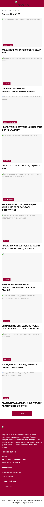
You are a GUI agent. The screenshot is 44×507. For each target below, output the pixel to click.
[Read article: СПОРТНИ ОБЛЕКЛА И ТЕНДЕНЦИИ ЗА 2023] (22, 148)
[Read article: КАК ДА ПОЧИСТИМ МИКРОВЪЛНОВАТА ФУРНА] (22, 32)
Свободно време (10, 122)
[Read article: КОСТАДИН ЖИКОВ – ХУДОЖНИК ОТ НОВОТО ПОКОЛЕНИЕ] (22, 347)
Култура (6, 83)
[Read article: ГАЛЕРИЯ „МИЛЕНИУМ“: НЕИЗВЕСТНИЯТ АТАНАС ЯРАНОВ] (22, 71)
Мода (6, 398)
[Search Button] (41, 3)
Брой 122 (16, 10)
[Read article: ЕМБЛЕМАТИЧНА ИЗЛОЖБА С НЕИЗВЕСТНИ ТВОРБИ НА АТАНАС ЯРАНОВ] (22, 267)
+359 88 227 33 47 (8, 476)
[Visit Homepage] (22, 3)
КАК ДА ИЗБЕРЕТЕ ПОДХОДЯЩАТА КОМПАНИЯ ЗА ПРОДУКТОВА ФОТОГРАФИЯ (19, 207)
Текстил (7, 161)
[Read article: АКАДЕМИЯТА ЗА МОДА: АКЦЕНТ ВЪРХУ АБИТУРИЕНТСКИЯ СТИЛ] (22, 386)
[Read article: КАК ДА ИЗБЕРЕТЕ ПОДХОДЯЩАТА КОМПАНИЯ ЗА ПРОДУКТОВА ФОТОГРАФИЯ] (22, 187)
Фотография (8, 199)
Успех (6, 241)
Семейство (8, 45)
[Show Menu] (3, 3)
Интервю (7, 359)
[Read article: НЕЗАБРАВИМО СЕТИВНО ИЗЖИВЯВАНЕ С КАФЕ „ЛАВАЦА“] (22, 110)
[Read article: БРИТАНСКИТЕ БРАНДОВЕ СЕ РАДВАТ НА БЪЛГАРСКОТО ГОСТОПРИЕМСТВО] (22, 308)
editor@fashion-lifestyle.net (11, 472)
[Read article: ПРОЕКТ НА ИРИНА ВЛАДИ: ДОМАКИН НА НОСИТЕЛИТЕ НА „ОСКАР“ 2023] (22, 228)
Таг (10, 10)
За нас (4, 456)
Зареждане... (22, 414)
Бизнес (6, 321)
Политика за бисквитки (11, 462)
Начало (4, 10)
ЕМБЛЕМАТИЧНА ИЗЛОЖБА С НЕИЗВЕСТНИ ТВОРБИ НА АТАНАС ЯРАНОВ (19, 287)
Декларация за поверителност (14, 459)
